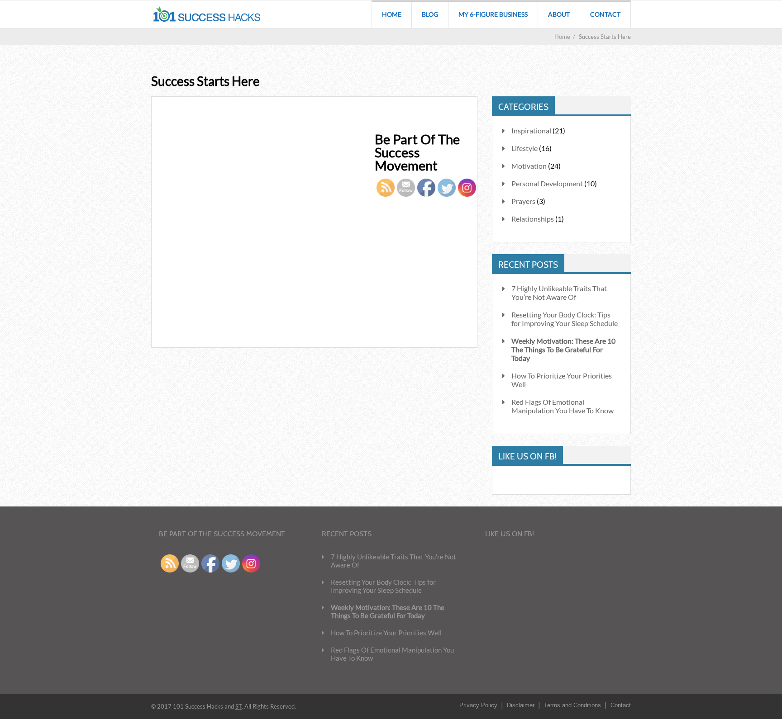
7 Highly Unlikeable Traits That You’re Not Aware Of (559, 292)
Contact (605, 14)
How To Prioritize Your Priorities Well (561, 379)
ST (238, 706)
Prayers (523, 201)
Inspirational (531, 130)
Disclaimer (520, 705)
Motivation (529, 165)
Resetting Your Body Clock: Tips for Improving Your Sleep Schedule (564, 318)
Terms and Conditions (572, 705)
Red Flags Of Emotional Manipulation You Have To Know (562, 406)
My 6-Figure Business (493, 14)
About (559, 14)
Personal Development (547, 183)
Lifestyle (524, 148)
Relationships (532, 218)
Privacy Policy (478, 705)
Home (391, 14)
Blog (430, 14)
